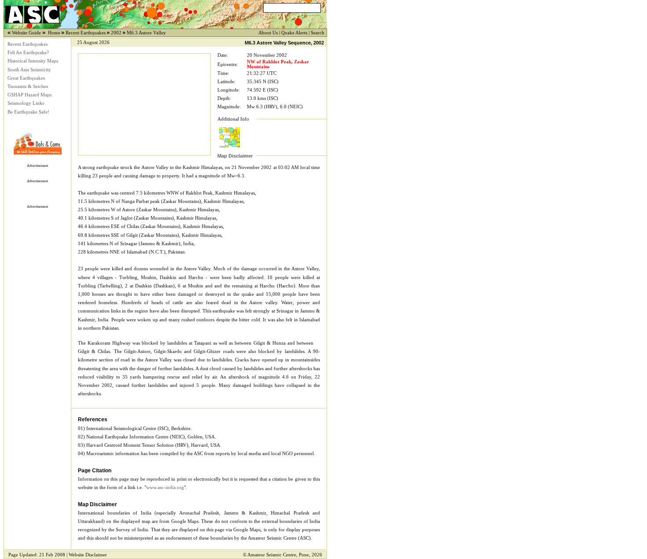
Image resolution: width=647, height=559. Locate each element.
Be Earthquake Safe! (28, 112)
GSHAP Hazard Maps (29, 94)
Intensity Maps (32, 61)
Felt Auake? (28, 52)
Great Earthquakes (26, 78)
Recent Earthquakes (27, 44)
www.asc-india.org (165, 487)
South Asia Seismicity (29, 69)
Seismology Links (25, 103)
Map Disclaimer (235, 155)
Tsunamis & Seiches (27, 86)
